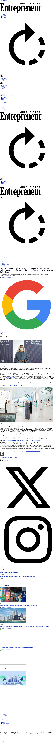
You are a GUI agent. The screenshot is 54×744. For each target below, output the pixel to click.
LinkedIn (3, 728)
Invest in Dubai (6, 445)
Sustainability (4, 105)
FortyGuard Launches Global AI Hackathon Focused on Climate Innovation (16, 689)
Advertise (3, 722)
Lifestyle (3, 109)
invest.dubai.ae (39, 381)
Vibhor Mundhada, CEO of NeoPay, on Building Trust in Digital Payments (16, 647)
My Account (4, 78)
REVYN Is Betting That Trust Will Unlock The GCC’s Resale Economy (15, 709)
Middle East (4, 90)
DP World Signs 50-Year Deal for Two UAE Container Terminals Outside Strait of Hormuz (19, 668)
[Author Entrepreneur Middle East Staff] (2, 455)
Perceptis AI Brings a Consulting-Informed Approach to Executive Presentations (17, 576)
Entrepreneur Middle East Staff (6, 277)
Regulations (4, 16)
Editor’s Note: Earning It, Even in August (9, 572)
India (3, 88)
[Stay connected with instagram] (28, 540)
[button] (27, 185)
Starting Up (4, 14)
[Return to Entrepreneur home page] (21, 12)
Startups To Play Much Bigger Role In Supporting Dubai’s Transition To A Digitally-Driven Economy (21, 440)
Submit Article (4, 79)
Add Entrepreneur (3, 332)
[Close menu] (0, 255)
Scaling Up (4, 15)
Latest (1, 567)
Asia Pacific (4, 89)
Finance (3, 260)
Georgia (3, 87)
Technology (4, 17)
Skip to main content (3, 0)
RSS (3, 730)
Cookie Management (5, 723)
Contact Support (5, 720)
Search (1, 93)
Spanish (3, 86)
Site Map (3, 719)
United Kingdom (5, 91)
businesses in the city (28, 425)
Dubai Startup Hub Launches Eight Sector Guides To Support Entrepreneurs (17, 385)
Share (1, 333)
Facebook (3, 726)
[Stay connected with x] (28, 488)
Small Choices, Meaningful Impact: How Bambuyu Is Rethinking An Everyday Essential (19, 580)
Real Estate (4, 107)
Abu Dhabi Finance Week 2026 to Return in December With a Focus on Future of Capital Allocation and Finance (24, 626)
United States (4, 85)
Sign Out (3, 80)
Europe (3, 742)
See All (1, 570)
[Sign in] (0, 253)
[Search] (1, 19)
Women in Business (5, 108)
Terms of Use (4, 714)
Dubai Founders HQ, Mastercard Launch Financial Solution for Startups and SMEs (18, 605)
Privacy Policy (4, 715)
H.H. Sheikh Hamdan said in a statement (12, 377)
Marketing (4, 106)
